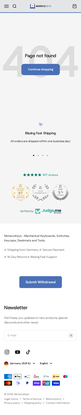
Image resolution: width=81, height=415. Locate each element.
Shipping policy (33, 403)
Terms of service (32, 399)
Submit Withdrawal (41, 282)
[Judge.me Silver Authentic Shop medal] (40, 192)
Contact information (58, 403)
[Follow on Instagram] (7, 352)
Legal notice (11, 399)
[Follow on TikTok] (28, 352)
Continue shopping (40, 69)
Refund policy (53, 399)
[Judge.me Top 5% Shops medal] (60, 192)
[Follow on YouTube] (17, 352)
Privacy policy (12, 403)
